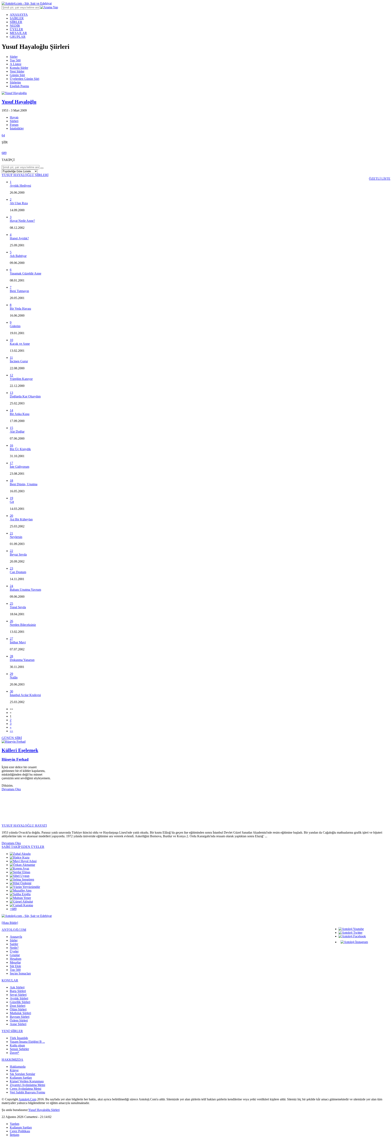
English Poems (19, 86)
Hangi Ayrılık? (19, 238)
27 (11, 638)
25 (11, 603)
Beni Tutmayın (19, 291)
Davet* (14, 1052)
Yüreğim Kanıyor (21, 379)
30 (11, 691)
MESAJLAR (18, 33)
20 (11, 515)
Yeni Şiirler (17, 71)
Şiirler (14, 56)
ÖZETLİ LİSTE (379, 178)
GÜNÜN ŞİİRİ (12, 738)
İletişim (14, 1135)
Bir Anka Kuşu (19, 414)
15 (11, 428)
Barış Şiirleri (18, 991)
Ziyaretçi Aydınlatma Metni (27, 1085)
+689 (13, 909)
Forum (14, 124)
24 (11, 586)
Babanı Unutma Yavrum (25, 589)
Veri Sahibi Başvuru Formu (27, 1092)
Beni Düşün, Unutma (23, 484)
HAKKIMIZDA (12, 1059)
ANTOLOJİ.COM (14, 929)
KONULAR (10, 980)
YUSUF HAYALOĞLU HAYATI (24, 825)
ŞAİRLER (17, 18)
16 (11, 445)
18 (11, 480)
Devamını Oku (11, 789)
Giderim (15, 326)
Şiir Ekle (15, 966)
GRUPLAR (18, 36)
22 (11, 551)
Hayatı (14, 117)
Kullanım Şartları (21, 1077)
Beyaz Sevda (18, 554)
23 (11, 568)
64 (3, 135)
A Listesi (15, 64)
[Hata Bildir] (10, 923)
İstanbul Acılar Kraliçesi (25, 695)
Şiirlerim (15, 82)
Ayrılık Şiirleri (19, 998)
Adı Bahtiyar (18, 256)
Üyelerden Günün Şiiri (24, 78)
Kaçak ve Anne (20, 343)
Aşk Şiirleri (17, 987)
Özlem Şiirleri (19, 1020)
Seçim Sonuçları (20, 973)
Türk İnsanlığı (19, 1038)
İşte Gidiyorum (19, 466)
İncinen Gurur (19, 361)
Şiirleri (14, 121)
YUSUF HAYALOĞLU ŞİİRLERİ (25, 175)
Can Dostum (18, 572)
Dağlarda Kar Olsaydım (25, 396)
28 (11, 656)
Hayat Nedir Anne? (22, 220)
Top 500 (15, 60)
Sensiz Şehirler (19, 1049)
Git (12, 502)
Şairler (14, 944)
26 (11, 621)
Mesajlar (15, 962)
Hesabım (15, 958)
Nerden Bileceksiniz (23, 624)
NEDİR (15, 25)
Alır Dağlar (17, 431)
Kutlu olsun (17, 1045)
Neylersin (16, 537)
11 (11, 357)
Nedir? (14, 947)
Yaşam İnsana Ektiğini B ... (27, 1041)
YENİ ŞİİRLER (12, 1031)
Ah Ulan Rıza (19, 203)
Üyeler (14, 951)
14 (11, 410)
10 (11, 340)
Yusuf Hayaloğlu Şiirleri (44, 1110)
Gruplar (15, 955)
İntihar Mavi (18, 642)
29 (11, 674)
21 (11, 533)
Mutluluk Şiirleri (20, 1013)
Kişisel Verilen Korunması (27, 1081)
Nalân (14, 677)
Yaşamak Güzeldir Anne (25, 273)
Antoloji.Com (27, 1099)
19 (11, 498)
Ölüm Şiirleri (18, 1009)
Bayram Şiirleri (19, 1016)
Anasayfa (16, 936)
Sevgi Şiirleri (18, 994)
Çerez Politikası (20, 1131)
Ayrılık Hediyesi (20, 185)
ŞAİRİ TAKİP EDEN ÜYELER (23, 847)
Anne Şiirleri (18, 1024)
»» (11, 731)
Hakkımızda (18, 1066)
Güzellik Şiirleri (20, 1002)
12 (11, 375)
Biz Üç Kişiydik (20, 449)
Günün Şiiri (17, 75)
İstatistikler (17, 128)
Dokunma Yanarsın (22, 660)
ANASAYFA (19, 14)
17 (11, 463)
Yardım (14, 1123)
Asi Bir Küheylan (21, 519)
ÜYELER (16, 29)
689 (4, 153)
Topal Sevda (18, 607)
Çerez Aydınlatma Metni (25, 1088)
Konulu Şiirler (19, 67)
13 (11, 392)
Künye (14, 1070)
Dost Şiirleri (17, 1005)
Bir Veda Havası (20, 308)
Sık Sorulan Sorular (22, 1074)
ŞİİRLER (16, 22)
